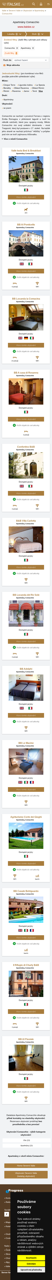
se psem (7, 108)
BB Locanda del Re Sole (26, 595)
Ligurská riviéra (25, 85)
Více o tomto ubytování (26, 197)
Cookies (9, 1238)
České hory (11, 1250)
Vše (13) (26, 1140)
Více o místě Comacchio (15, 139)
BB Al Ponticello (26, 224)
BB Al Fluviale (26, 1039)
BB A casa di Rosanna (26, 372)
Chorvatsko (11, 1258)
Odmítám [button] (31, 1263)
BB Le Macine (26, 743)
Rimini (6, 91)
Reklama (10, 1202)
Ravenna (16, 91)
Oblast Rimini (38, 88)
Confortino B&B (26, 447)
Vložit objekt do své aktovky (27, 203)
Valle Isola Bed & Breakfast (26, 150)
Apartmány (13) (27, 1146)
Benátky (7, 88)
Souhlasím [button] (31, 1258)
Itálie (8, 1266)
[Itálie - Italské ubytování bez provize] (13, 4)
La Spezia (40, 85)
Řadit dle (7, 60)
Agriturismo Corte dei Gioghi (26, 817)
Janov (26, 91)
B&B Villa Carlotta (26, 521)
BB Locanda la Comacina (26, 298)
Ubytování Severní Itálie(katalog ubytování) (26, 1174)
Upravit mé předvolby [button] (31, 1269)
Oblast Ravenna (21, 88)
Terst (34, 91)
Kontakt (9, 1198)
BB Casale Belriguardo (26, 891)
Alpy (8, 1262)
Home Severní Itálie (26, 1165)
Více (41, 91)
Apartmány (8, 99)
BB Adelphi (26, 669)
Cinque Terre (9, 85)
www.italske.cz (26, 26)
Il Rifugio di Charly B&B (26, 965)
